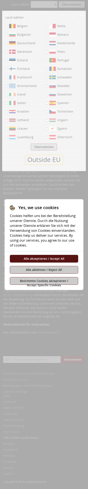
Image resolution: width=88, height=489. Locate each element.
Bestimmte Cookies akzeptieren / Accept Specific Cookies (44, 282)
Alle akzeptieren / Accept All (44, 259)
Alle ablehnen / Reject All (44, 270)
